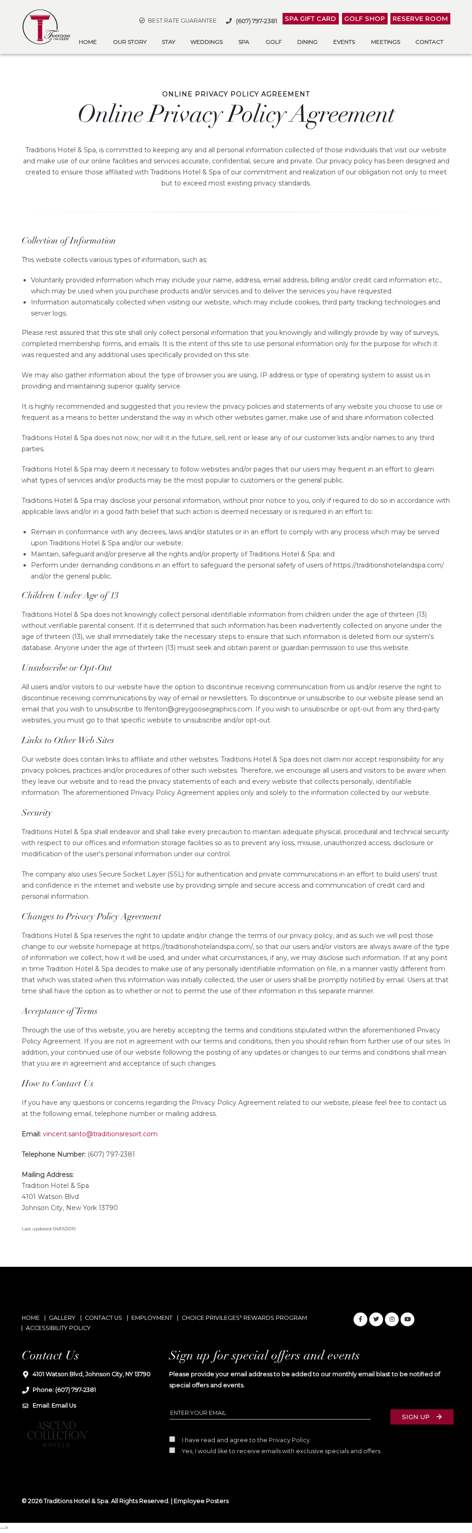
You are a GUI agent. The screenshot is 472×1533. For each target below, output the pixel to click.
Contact (429, 41)
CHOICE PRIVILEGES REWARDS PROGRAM (244, 1317)
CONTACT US (103, 1317)
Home (88, 41)
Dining (307, 41)
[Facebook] (360, 1319)
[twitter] (376, 1319)
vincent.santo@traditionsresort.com (100, 1134)
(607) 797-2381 (75, 1389)
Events (344, 41)
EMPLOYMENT (151, 1317)
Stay (168, 41)
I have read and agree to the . (246, 1440)
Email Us (64, 1405)
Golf (274, 41)
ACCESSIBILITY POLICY (58, 1327)
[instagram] (392, 1319)
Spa (243, 41)
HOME (31, 1317)
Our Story (130, 41)
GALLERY (62, 1317)
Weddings (206, 41)
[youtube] (407, 1319)
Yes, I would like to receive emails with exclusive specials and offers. (281, 1451)
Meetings (385, 41)
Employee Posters (201, 1500)
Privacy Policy (289, 1440)
